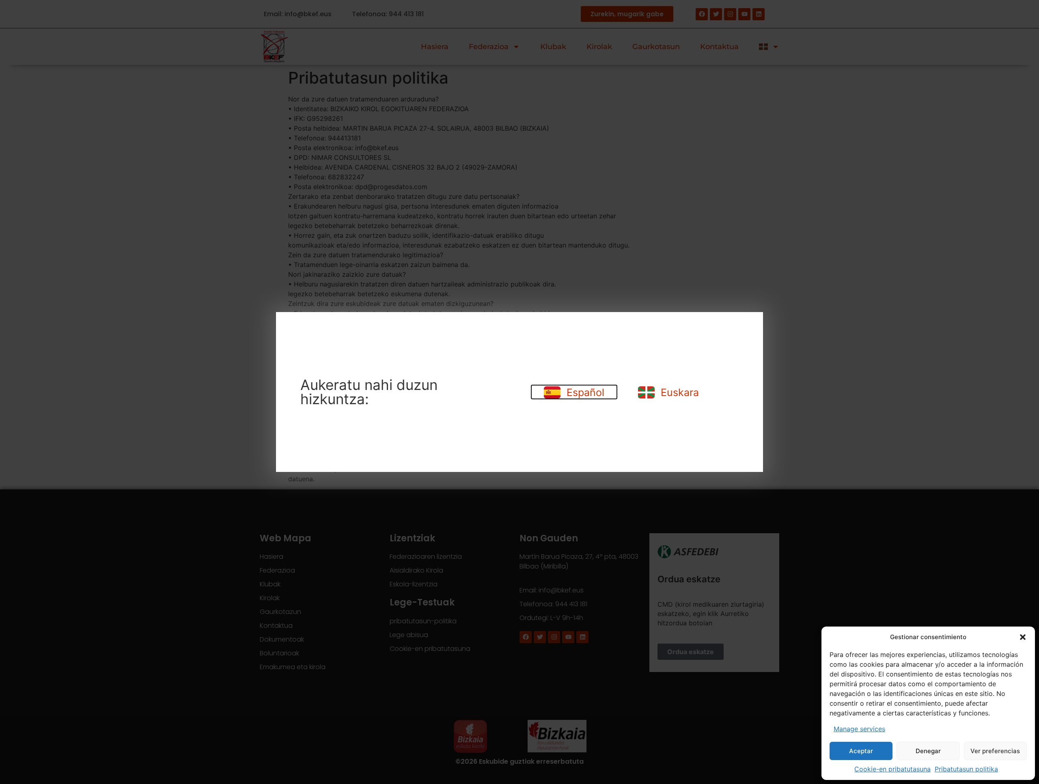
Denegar (928, 751)
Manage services (859, 729)
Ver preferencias (995, 751)
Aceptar (861, 751)
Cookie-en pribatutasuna (892, 769)
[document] (519, 392)
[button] (1023, 637)
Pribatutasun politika (966, 769)
